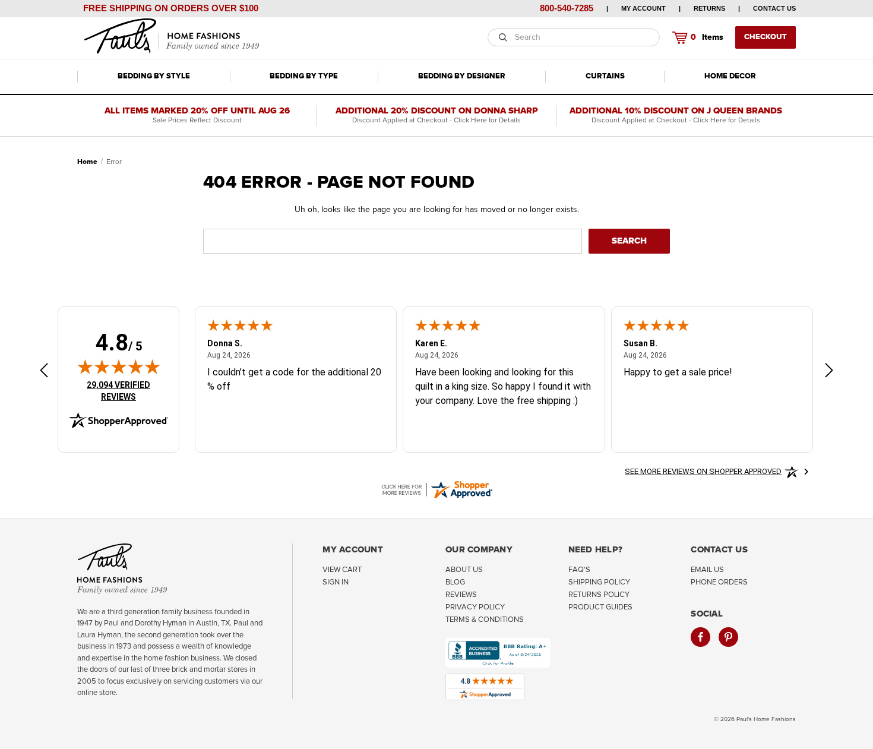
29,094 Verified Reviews (126, 391)
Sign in (335, 582)
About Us (464, 570)
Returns (709, 8)
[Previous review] (44, 372)
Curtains (605, 76)
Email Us (707, 570)
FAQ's (579, 570)
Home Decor (730, 76)
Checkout (765, 37)
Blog (455, 582)
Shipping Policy (599, 582)
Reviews (461, 595)
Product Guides (600, 607)
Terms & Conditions (484, 620)
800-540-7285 (566, 8)
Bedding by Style (154, 76)
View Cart (342, 570)
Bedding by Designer (461, 76)
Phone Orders (719, 582)
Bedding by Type (304, 76)
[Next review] (829, 372)
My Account (643, 8)
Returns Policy (599, 595)
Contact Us (774, 8)
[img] (118, 366)
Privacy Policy (475, 607)
